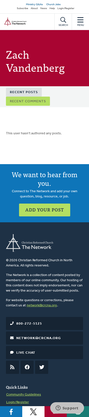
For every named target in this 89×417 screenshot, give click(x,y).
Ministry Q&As (34, 4)
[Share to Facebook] (11, 411)
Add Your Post (44, 209)
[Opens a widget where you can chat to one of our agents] (67, 408)
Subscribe (22, 8)
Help (52, 8)
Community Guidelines (23, 395)
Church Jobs (53, 4)
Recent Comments (28, 101)
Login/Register (65, 8)
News (43, 8)
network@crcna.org (42, 305)
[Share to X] (33, 411)
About (34, 8)
